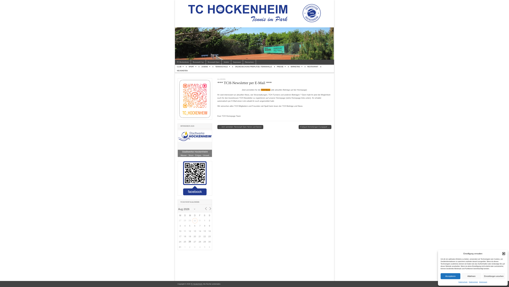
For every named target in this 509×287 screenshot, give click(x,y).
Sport (191, 67)
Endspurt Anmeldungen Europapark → (315, 127)
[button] (503, 253)
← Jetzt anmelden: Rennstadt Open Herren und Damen (240, 127)
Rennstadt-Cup (198, 62)
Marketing (295, 67)
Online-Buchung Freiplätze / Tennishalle (253, 67)
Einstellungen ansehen (494, 276)
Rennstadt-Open (214, 62)
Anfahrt (226, 62)
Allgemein (221, 79)
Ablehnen (471, 276)
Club (179, 67)
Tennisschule (221, 67)
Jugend (204, 67)
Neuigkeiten (182, 71)
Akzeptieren (450, 276)
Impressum (483, 282)
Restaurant (312, 67)
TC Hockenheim (183, 62)
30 (195, 220)
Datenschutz (463, 282)
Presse (280, 67)
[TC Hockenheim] (254, 11)
